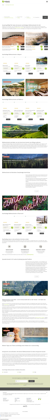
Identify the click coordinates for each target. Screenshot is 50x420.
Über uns (16, 399)
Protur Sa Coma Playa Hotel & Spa (30, 110)
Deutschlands (6, 304)
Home (3, 4)
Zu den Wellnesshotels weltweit (8, 340)
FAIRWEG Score (28, 399)
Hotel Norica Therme (28, 224)
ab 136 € (22, 46)
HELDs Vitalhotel (27, 65)
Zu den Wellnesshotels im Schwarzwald (9, 136)
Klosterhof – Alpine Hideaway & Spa (41, 65)
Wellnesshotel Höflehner (17, 224)
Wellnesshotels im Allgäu (40, 317)
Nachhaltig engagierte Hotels (30, 401)
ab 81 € (46, 49)
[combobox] (25, 418)
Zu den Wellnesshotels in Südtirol (8, 166)
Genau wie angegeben (6, 415)
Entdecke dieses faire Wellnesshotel (9, 94)
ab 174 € (46, 46)
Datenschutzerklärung (22, 384)
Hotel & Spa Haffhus (29, 46)
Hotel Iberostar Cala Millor (40, 110)
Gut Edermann (16, 65)
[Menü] (47, 1)
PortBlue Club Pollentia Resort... (18, 110)
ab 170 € (22, 49)
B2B (15, 401)
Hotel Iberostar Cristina (6, 110)
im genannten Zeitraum (4, 419)
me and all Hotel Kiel (29, 49)
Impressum (4, 399)
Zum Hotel (36, 191)
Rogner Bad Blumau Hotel (6, 224)
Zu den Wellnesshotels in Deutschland (9, 208)
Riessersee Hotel (5, 65)
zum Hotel (8, 73)
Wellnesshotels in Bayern (19, 27)
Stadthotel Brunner (39, 224)
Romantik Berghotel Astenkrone (7, 49)
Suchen (45, 17)
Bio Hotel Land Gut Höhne (6, 46)
